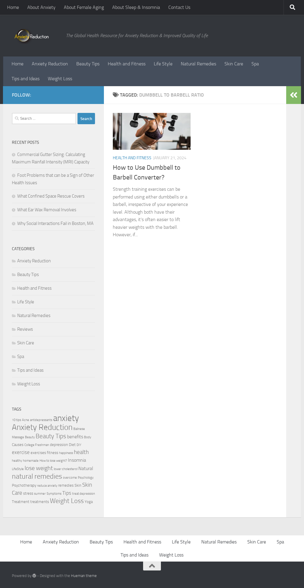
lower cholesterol (65, 469)
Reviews (25, 329)
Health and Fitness (126, 64)
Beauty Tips (87, 64)
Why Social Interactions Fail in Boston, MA (55, 223)
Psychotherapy (24, 485)
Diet (72, 444)
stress (28, 493)
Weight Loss (60, 78)
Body (87, 437)
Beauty (30, 437)
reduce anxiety (47, 486)
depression (59, 444)
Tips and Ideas (25, 78)
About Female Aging (84, 7)
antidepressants (41, 420)
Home (13, 7)
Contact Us (179, 7)
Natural (85, 468)
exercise (21, 452)
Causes (17, 444)
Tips (66, 493)
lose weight (39, 468)
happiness (66, 453)
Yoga (89, 501)
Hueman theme (84, 575)
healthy (17, 461)
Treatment (20, 501)
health (81, 452)
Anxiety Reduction (50, 64)
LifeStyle (18, 469)
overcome (70, 478)
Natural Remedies (198, 64)
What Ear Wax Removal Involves (46, 209)
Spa (255, 64)
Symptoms (54, 494)
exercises (38, 452)
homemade (31, 461)
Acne (25, 420)
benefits (75, 436)
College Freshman (36, 445)
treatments (39, 501)
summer (40, 494)
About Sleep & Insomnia (136, 7)
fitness (52, 452)
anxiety (66, 418)
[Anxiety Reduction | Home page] (36, 36)
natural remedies (37, 476)
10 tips (16, 420)
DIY (79, 445)
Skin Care (233, 64)
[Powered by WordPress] (34, 576)
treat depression (83, 494)
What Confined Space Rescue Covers (51, 196)
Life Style (163, 64)
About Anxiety (41, 7)
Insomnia (77, 460)
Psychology (86, 478)
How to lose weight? (53, 461)
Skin (78, 485)
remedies (66, 485)
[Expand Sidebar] (293, 95)
